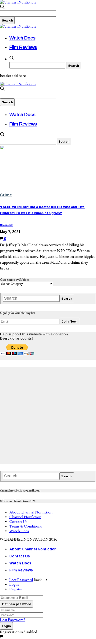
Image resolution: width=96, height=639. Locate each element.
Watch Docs (22, 37)
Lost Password (21, 580)
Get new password (16, 604)
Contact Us (18, 521)
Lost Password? (12, 619)
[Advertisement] (48, 415)
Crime (6, 195)
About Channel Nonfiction (30, 512)
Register (16, 589)
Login (14, 584)
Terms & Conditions (25, 526)
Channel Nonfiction (25, 517)
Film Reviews (23, 47)
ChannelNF (6, 225)
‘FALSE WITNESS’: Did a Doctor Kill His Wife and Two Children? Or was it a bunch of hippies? (42, 210)
